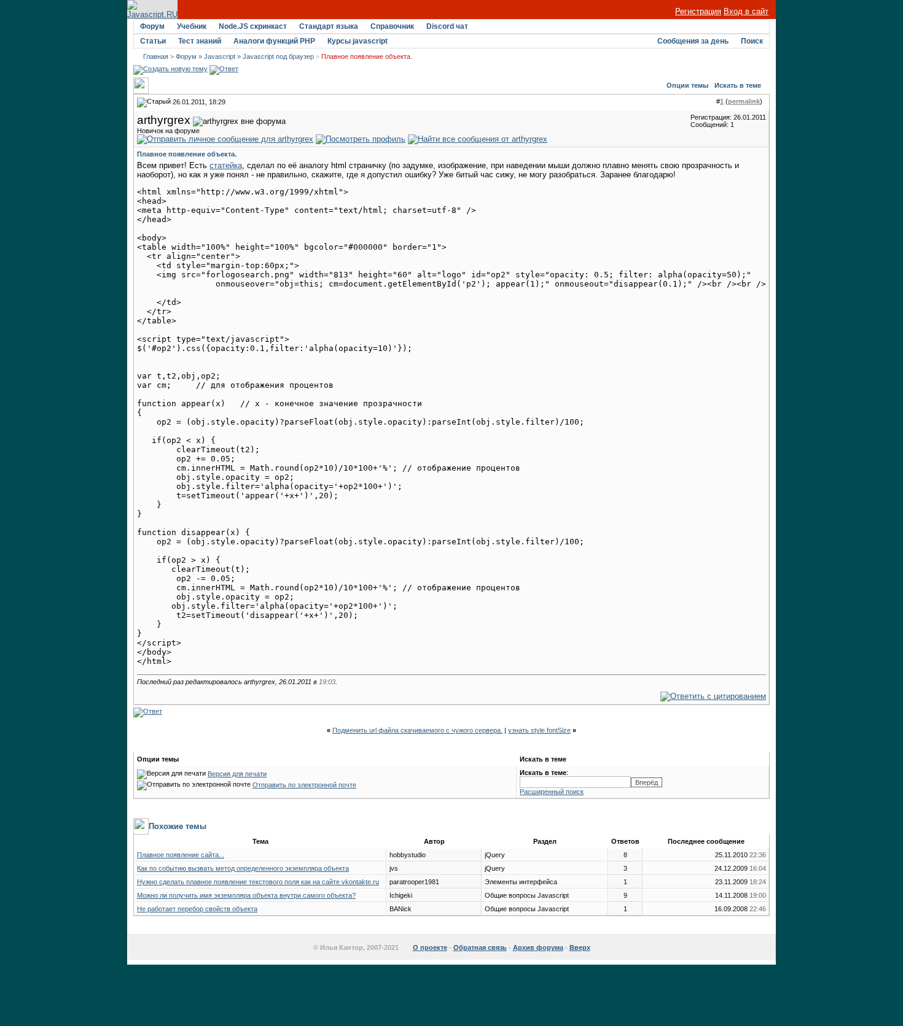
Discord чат (447, 26)
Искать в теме (737, 85)
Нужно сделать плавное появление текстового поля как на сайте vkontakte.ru (258, 881)
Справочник (392, 26)
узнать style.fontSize (539, 730)
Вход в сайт (746, 11)
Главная (155, 56)
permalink (744, 101)
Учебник (191, 26)
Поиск (752, 41)
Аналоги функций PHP (274, 41)
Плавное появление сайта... (180, 854)
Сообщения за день (693, 41)
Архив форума (538, 947)
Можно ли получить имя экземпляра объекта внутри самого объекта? (246, 895)
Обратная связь (480, 947)
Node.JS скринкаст (253, 26)
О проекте (430, 947)
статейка (225, 165)
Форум (152, 26)
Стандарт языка (328, 26)
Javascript (219, 56)
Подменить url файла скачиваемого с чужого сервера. (417, 730)
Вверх (579, 947)
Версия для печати (237, 773)
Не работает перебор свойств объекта (197, 908)
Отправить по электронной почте (304, 785)
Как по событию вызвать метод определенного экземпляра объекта (243, 868)
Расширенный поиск (552, 791)
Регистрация (698, 11)
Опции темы (687, 85)
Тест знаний (199, 41)
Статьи (153, 41)
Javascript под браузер (278, 56)
